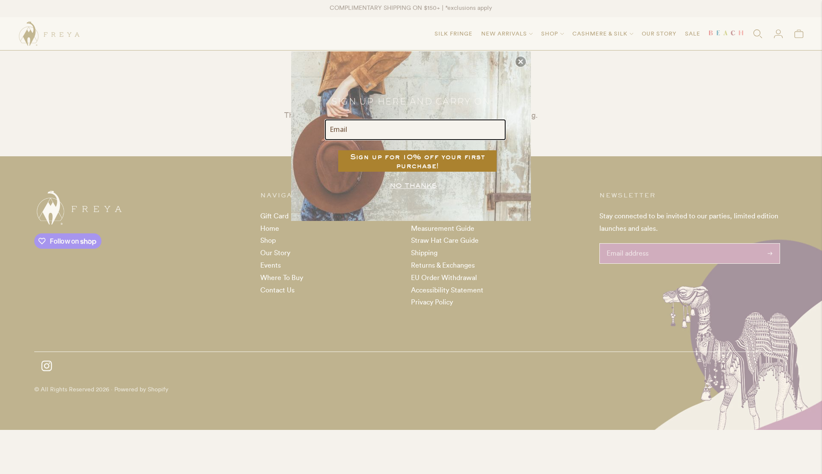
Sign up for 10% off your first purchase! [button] (417, 161)
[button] (520, 62)
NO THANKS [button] (413, 185)
